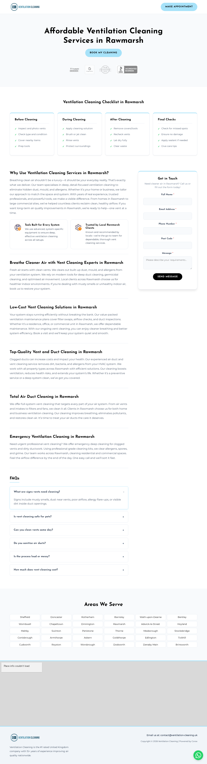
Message (167, 253)
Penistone (87, 630)
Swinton (56, 630)
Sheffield (25, 617)
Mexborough (150, 630)
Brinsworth (182, 644)
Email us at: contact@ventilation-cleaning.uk (172, 735)
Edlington (150, 637)
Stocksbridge (182, 630)
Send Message (168, 277)
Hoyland (182, 624)
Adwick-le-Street (150, 624)
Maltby (25, 630)
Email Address (167, 209)
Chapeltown (56, 624)
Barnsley (119, 617)
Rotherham (87, 617)
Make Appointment (179, 7)
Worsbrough (88, 644)
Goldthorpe (119, 637)
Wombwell (25, 624)
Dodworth (119, 644)
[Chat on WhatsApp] (198, 755)
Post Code (167, 238)
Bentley (182, 617)
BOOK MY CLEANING (103, 53)
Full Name (167, 194)
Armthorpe (56, 637)
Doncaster (56, 617)
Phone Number (168, 224)
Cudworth (25, 644)
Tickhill (182, 637)
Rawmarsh (119, 624)
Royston (56, 644)
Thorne (119, 630)
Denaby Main (150, 644)
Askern (88, 637)
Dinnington (87, 624)
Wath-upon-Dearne (151, 617)
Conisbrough (25, 637)
